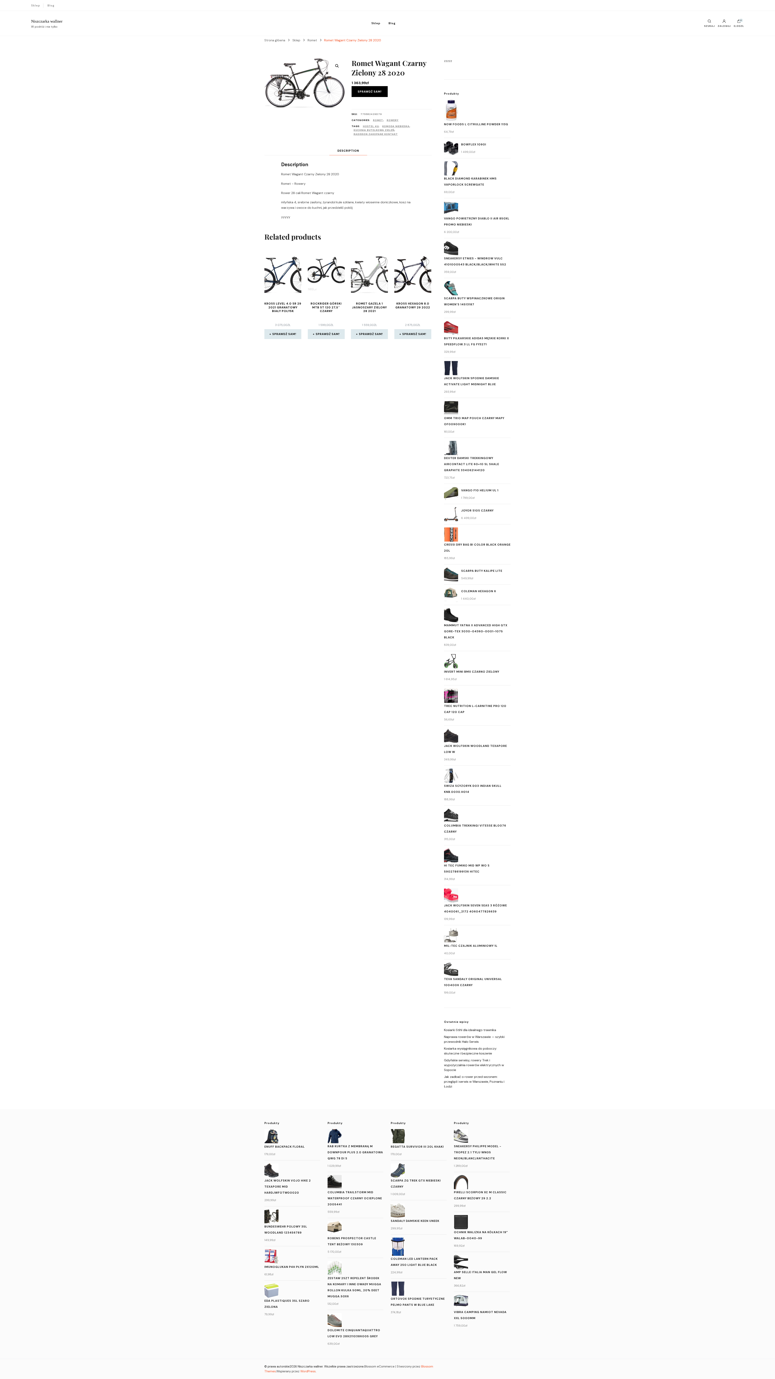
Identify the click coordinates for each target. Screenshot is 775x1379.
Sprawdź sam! (370, 91)
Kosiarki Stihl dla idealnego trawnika (470, 1030)
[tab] (348, 150)
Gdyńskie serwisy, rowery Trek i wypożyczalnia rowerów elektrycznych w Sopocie (474, 1065)
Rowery (393, 120)
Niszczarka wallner (47, 21)
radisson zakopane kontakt (376, 134)
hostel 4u (371, 126)
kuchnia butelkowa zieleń (374, 130)
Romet (378, 120)
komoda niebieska (395, 126)
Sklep (35, 5)
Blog (50, 5)
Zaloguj (724, 25)
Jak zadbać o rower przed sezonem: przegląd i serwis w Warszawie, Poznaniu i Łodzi (474, 1082)
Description (348, 150)
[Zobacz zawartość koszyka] (738, 22)
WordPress (308, 1371)
